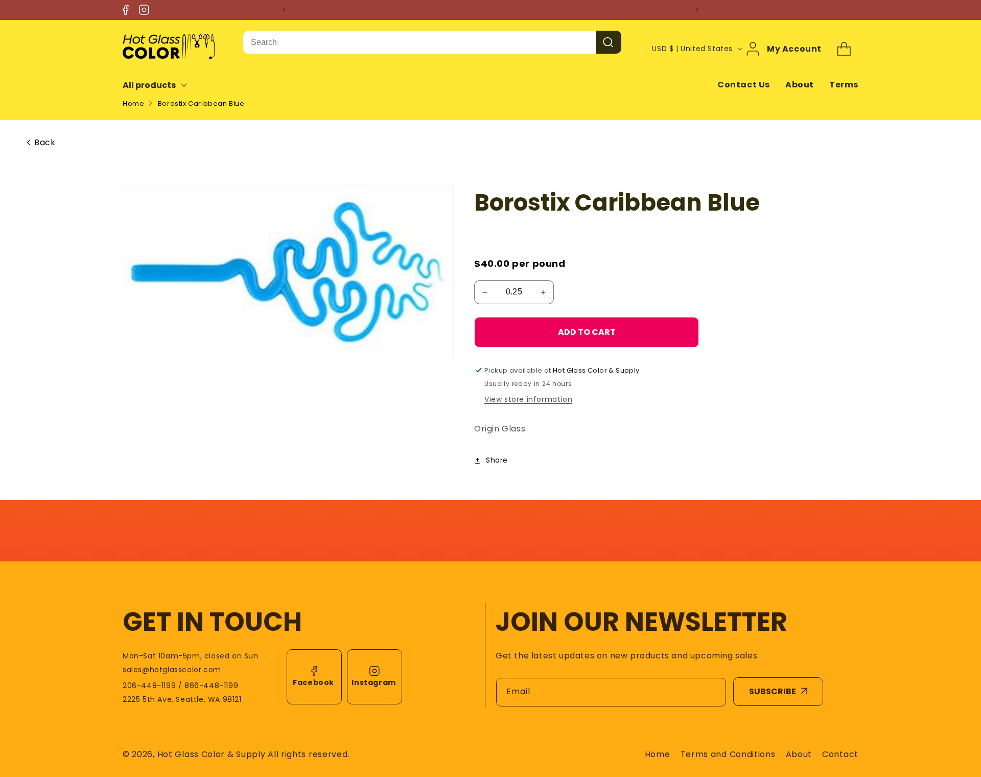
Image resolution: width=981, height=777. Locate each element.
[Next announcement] (697, 9)
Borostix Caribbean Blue (201, 103)
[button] (162, 85)
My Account (794, 48)
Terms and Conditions (728, 754)
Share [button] (497, 460)
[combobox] (419, 42)
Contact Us (743, 84)
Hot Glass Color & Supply (211, 754)
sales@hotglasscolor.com (172, 670)
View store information (528, 399)
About (799, 84)
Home (133, 103)
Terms (843, 84)
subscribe (772, 691)
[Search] (608, 42)
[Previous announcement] (284, 9)
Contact (840, 754)
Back (44, 142)
